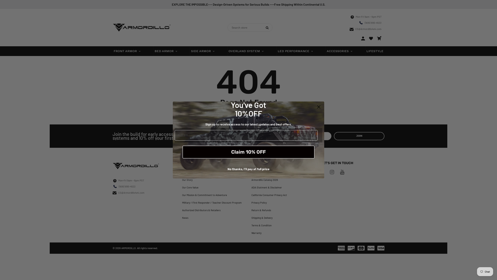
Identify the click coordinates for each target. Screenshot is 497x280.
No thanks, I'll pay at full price (248, 169)
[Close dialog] (318, 106)
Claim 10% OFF (248, 152)
